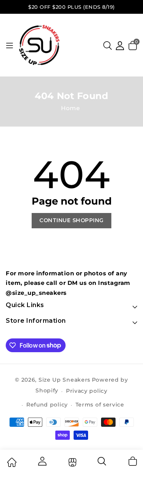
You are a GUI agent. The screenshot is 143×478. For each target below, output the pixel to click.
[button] (107, 45)
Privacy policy (87, 390)
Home (70, 108)
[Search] (102, 463)
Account (41, 461)
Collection (71, 462)
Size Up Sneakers (64, 379)
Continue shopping (71, 220)
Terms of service (100, 404)
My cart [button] (132, 461)
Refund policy (47, 404)
